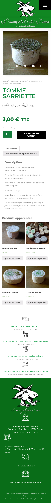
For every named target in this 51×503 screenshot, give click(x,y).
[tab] (11, 148)
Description (11, 149)
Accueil (5, 81)
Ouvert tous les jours (14, 446)
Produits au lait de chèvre (18, 81)
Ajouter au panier (31, 134)
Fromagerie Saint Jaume (25, 426)
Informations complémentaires (21, 153)
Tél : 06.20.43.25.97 (25, 465)
